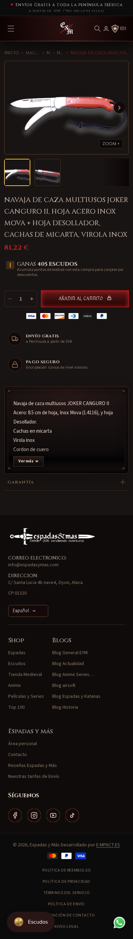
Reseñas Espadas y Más (32, 765)
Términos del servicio (66, 893)
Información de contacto (66, 915)
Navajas (48, 52)
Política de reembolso (66, 870)
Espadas (17, 652)
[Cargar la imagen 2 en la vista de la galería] (47, 172)
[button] (97, 29)
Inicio (11, 52)
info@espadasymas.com (33, 564)
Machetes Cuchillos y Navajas (33, 52)
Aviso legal (66, 926)
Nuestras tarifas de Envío (33, 776)
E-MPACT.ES (108, 845)
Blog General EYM (70, 652)
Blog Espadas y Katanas (76, 696)
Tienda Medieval (25, 674)
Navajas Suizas (60, 52)
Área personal (22, 743)
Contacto (17, 754)
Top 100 (16, 707)
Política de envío (66, 904)
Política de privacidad (66, 881)
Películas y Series (26, 696)
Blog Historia (65, 707)
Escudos (17, 663)
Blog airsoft (63, 685)
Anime (14, 685)
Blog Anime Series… (73, 674)
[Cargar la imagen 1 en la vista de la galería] (17, 172)
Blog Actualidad (68, 663)
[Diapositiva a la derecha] (119, 107)
